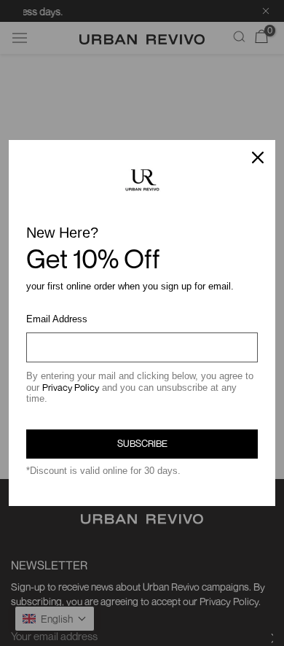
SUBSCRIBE (142, 443)
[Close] (257, 157)
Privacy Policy (70, 387)
